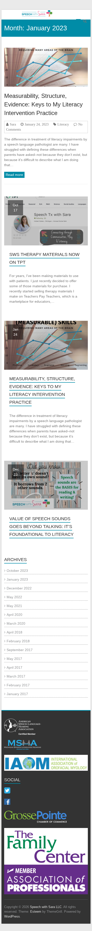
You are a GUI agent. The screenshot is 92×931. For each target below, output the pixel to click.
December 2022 (19, 588)
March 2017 (16, 676)
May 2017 (14, 659)
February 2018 (18, 641)
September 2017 (20, 650)
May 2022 (14, 597)
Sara (13, 124)
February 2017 (18, 685)
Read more (14, 175)
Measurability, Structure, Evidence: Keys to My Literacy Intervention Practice (43, 104)
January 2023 (17, 579)
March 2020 (16, 623)
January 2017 (17, 694)
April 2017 (14, 667)
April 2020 (14, 615)
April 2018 (14, 632)
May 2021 (14, 606)
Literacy (63, 124)
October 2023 (17, 571)
